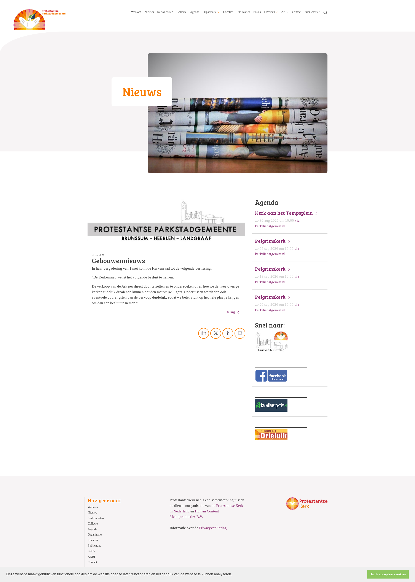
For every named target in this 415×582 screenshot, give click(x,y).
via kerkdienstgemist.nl (284, 219)
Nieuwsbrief (312, 12)
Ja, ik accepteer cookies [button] (388, 574)
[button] (233, 574)
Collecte (182, 12)
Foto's (257, 12)
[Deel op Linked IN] (203, 333)
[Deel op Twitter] (215, 333)
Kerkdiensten (165, 12)
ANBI (285, 12)
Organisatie (210, 12)
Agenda (194, 12)
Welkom (136, 12)
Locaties (228, 12)
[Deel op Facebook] (227, 333)
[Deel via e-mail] (240, 333)
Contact (296, 12)
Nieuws (149, 12)
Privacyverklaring (213, 528)
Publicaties (243, 12)
